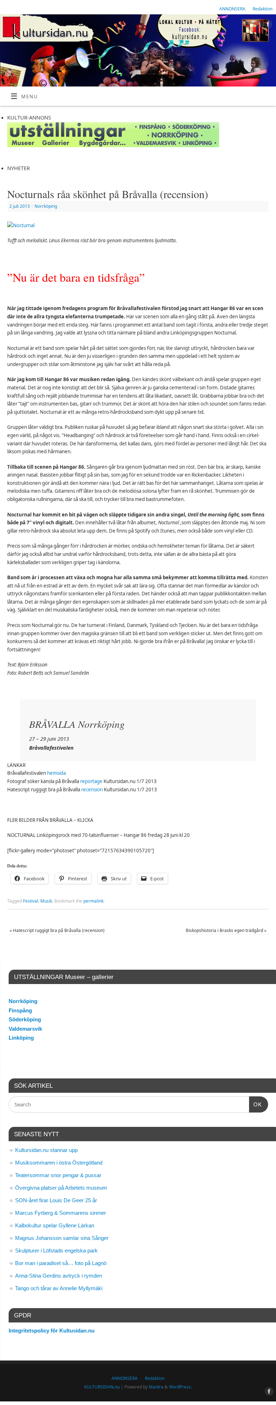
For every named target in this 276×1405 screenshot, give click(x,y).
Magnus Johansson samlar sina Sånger (62, 1238)
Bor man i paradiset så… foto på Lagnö (60, 1263)
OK (255, 1104)
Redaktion (262, 9)
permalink (93, 901)
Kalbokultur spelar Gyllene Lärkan (54, 1225)
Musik (46, 901)
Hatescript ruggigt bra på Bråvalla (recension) (57, 930)
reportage (91, 781)
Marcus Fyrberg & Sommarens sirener (60, 1213)
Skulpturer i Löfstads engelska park (56, 1250)
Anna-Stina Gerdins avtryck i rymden (58, 1276)
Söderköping (25, 1019)
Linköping (21, 1038)
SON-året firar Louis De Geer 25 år (56, 1200)
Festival (30, 901)
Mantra (156, 1387)
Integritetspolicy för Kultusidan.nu (52, 1330)
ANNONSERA (232, 9)
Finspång (20, 1010)
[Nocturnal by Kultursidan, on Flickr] (20, 225)
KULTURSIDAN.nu (102, 1387)
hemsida (56, 773)
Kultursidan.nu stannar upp (46, 1150)
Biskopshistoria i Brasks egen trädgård (226, 930)
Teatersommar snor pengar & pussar (58, 1175)
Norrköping (45, 206)
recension (92, 789)
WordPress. (180, 1387)
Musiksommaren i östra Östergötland (58, 1163)
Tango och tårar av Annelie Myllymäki (58, 1288)
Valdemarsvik (25, 1029)
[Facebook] (267, 25)
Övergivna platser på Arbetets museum (61, 1188)
